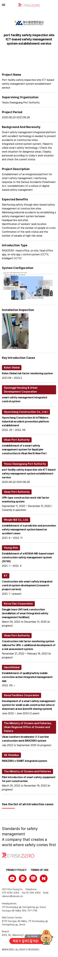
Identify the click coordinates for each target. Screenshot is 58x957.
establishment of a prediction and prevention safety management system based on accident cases (29, 529)
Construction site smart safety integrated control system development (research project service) (27, 585)
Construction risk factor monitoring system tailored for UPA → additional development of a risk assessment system (28, 645)
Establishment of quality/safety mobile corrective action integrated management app (27, 677)
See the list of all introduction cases (27, 804)
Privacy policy (16, 870)
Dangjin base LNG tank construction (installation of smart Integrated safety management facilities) (25, 613)
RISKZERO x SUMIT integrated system (24, 760)
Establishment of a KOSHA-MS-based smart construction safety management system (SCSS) (28, 557)
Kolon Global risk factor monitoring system (27, 373)
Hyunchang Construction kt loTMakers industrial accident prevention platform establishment (25, 421)
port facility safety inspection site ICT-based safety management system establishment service (28, 473)
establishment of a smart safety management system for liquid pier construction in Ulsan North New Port (24, 449)
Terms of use (39, 870)
